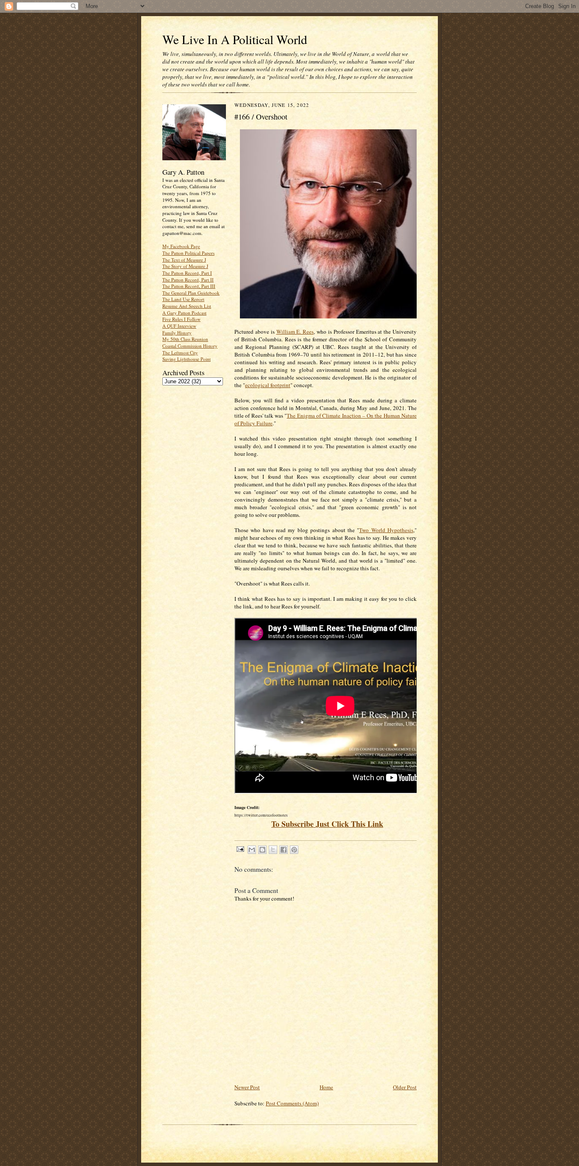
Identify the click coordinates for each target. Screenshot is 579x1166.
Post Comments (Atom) (292, 1103)
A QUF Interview (179, 326)
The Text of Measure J (184, 260)
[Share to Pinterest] (294, 849)
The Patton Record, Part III (188, 286)
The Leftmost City (180, 352)
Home (326, 1087)
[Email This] (252, 849)
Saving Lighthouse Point (186, 359)
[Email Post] (239, 848)
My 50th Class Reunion (185, 339)
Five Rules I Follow (181, 319)
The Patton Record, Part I (187, 273)
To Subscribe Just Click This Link (327, 823)
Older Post (405, 1087)
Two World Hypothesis (386, 530)
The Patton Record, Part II (188, 279)
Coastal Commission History (189, 346)
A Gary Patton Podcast (184, 313)
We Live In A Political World (234, 39)
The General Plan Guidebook (191, 293)
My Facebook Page (181, 246)
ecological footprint (267, 385)
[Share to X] (273, 849)
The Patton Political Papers (188, 253)
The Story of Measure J (185, 266)
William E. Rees (295, 331)
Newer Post (247, 1087)
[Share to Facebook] (283, 849)
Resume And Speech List (186, 306)
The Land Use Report (183, 299)
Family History (177, 332)
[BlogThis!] (262, 849)
